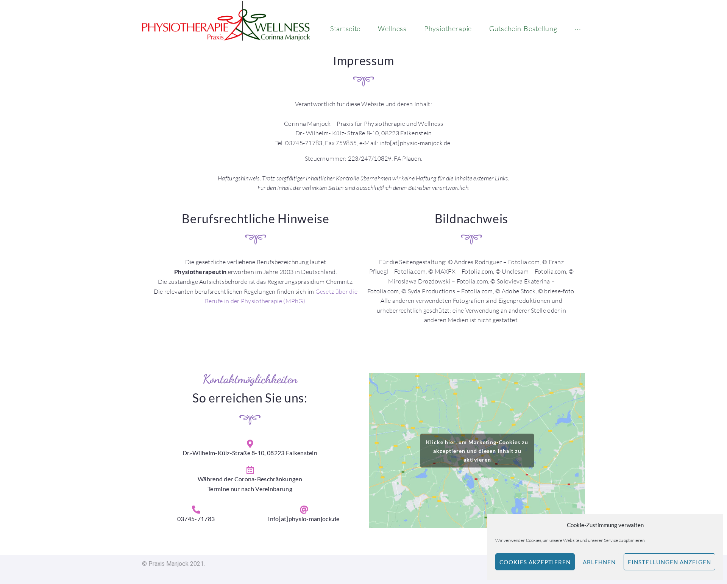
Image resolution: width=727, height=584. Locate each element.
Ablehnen (599, 562)
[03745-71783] (196, 510)
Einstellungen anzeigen (669, 562)
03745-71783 (196, 518)
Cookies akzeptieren (535, 562)
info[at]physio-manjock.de (304, 518)
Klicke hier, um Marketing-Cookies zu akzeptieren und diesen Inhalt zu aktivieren (477, 450)
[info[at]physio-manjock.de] (304, 510)
